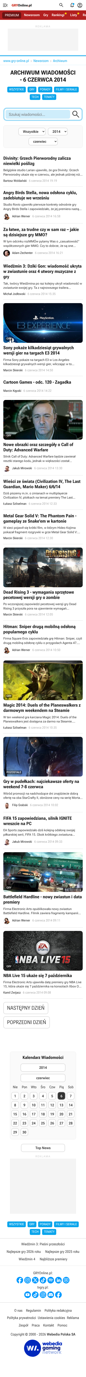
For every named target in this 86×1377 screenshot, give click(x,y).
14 (71, 1105)
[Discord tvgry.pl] (50, 1294)
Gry (45, 15)
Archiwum (60, 61)
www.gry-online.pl (16, 61)
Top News (42, 1148)
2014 (43, 1068)
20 (61, 1114)
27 (61, 1123)
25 (43, 1123)
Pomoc (62, 1325)
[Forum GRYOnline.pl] (66, 1280)
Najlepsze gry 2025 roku (62, 1251)
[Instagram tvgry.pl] (43, 1294)
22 (15, 1123)
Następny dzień (26, 1008)
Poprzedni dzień (26, 1022)
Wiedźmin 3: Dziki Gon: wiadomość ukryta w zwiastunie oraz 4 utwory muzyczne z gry (43, 280)
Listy (73, 15)
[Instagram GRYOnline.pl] (27, 1280)
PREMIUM (12, 15)
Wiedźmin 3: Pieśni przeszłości (43, 1244)
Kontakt (48, 1325)
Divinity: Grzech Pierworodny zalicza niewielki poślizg (43, 169)
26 (52, 1123)
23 (24, 1123)
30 (24, 1132)
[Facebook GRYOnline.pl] (20, 1280)
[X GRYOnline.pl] (35, 1280)
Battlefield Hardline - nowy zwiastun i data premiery (43, 888)
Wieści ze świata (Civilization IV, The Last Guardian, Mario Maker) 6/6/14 (43, 492)
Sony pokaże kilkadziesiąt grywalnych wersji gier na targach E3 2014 (43, 338)
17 (34, 1114)
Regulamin (33, 1310)
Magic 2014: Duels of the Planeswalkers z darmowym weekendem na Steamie (43, 695)
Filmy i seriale (66, 89)
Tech (35, 97)
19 (52, 1114)
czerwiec (43, 1078)
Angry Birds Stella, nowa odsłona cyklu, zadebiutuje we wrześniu (43, 205)
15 (15, 1114)
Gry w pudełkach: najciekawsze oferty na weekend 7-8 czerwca (43, 773)
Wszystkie (16, 89)
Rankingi (58, 15)
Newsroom (32, 15)
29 (15, 1132)
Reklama (73, 1318)
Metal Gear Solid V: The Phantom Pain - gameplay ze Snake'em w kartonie (43, 527)
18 (43, 1114)
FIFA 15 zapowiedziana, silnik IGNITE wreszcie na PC (43, 830)
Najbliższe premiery (53, 1259)
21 (71, 1114)
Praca (36, 1325)
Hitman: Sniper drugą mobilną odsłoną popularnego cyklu (43, 639)
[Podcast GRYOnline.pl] (50, 1280)
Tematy (49, 97)
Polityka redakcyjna (58, 1310)
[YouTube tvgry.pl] (27, 1294)
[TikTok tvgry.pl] (35, 1294)
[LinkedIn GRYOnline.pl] (58, 1280)
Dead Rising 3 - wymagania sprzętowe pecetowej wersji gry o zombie (43, 582)
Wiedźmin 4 (27, 1259)
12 (52, 1105)
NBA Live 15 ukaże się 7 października (43, 963)
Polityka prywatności (21, 1318)
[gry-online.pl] (22, 5)
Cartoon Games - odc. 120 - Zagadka (43, 386)
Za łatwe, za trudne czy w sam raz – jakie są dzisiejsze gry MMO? (43, 241)
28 (71, 1123)
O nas (18, 1310)
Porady (45, 89)
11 (43, 1105)
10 (34, 1105)
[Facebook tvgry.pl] (58, 1294)
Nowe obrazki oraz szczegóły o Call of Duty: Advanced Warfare (43, 436)
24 (34, 1123)
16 (24, 1114)
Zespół (23, 1325)
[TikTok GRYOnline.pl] (43, 1280)
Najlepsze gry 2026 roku (24, 1251)
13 (61, 1105)
